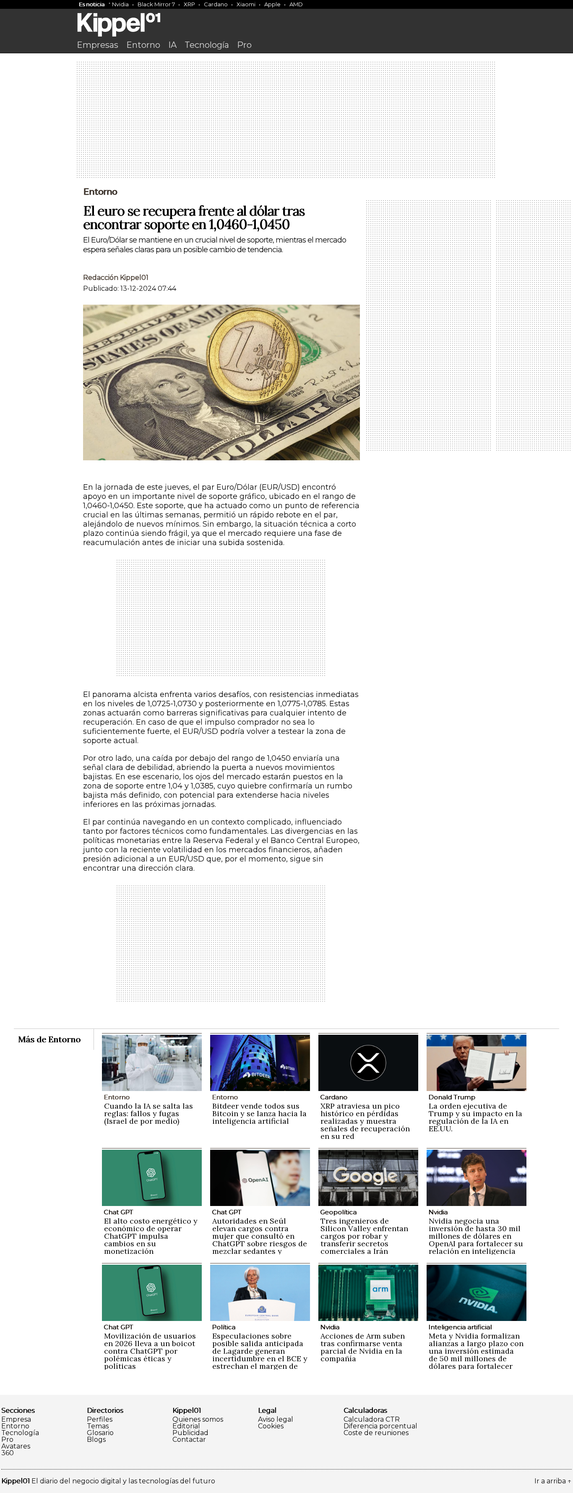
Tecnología (207, 45)
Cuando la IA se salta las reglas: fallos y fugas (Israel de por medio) (148, 1113)
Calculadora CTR (372, 1419)
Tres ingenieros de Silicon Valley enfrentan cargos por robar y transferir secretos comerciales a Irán (364, 1236)
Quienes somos (197, 1419)
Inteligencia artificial (460, 1327)
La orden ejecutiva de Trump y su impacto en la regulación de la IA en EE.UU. (475, 1117)
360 (7, 1453)
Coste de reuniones (376, 1433)
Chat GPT (118, 1212)
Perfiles (99, 1419)
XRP (189, 4)
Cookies (271, 1426)
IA (172, 45)
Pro (244, 45)
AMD (296, 4)
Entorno (143, 45)
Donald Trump (451, 1097)
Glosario (100, 1433)
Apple (272, 4)
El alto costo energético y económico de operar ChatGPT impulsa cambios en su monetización (151, 1236)
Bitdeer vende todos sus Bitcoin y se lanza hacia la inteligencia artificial (259, 1113)
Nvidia (120, 4)
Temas (98, 1426)
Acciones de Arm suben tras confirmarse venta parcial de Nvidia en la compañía (362, 1347)
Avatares (15, 1446)
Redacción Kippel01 (115, 278)
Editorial (186, 1426)
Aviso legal (275, 1419)
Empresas (97, 45)
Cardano (216, 4)
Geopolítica (338, 1212)
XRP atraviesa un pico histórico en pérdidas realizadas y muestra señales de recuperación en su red (365, 1121)
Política (223, 1327)
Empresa (16, 1419)
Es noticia (91, 4)
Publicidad (190, 1433)
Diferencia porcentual (380, 1426)
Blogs (96, 1439)
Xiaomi (246, 4)
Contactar (189, 1439)
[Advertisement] (286, 120)
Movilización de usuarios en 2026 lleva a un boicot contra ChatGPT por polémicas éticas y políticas (150, 1351)
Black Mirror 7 (156, 4)
